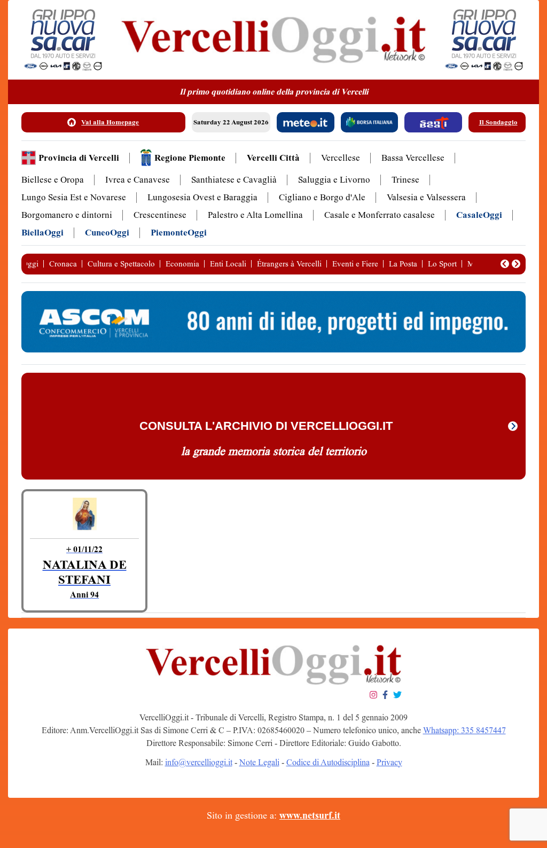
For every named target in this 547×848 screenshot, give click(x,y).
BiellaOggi (42, 232)
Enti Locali (228, 264)
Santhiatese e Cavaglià (234, 179)
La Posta (403, 264)
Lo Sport (442, 264)
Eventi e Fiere (355, 264)
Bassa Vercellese (412, 157)
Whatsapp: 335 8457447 (464, 730)
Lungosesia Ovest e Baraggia (202, 197)
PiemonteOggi (179, 232)
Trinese (405, 179)
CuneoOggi (107, 232)
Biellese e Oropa (52, 179)
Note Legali (259, 762)
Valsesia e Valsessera (426, 197)
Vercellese (340, 157)
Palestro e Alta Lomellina (255, 214)
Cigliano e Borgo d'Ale (322, 197)
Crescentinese (160, 214)
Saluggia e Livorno (334, 179)
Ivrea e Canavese (137, 179)
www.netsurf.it (309, 815)
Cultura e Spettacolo (121, 264)
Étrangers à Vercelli (289, 264)
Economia (182, 264)
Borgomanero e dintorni (66, 214)
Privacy (389, 762)
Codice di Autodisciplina (328, 762)
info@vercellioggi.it (198, 762)
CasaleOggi (479, 214)
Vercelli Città (273, 157)
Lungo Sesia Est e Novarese (73, 197)
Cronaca (63, 264)
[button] (505, 264)
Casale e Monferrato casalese (379, 214)
